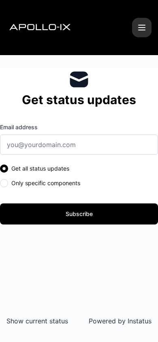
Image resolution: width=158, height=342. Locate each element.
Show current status (37, 321)
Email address (19, 127)
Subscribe (79, 213)
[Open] (142, 27)
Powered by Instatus (120, 321)
